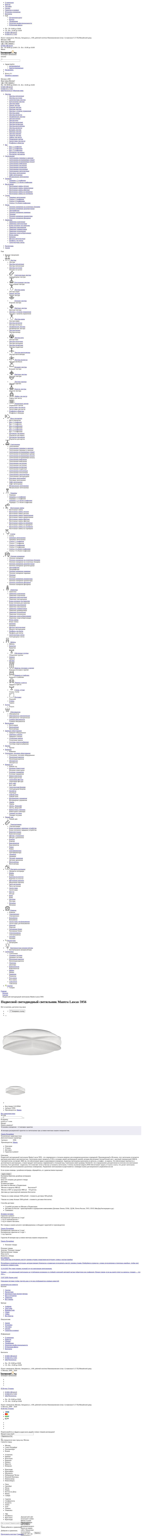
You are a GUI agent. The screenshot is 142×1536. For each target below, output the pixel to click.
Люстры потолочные (16, 96)
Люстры (8, 94)
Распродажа (9, 246)
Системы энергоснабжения (18, 742)
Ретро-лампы (13, 235)
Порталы (12, 925)
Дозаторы (12, 963)
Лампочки (8, 220)
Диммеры (12, 854)
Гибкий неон (13, 794)
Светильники (10, 156)
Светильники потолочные (18, 169)
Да (2, 43)
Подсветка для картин (17, 154)
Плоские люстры (15, 107)
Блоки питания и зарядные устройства (22, 828)
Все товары (9, 1299)
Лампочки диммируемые (18, 229)
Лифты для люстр (15, 137)
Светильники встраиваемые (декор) (22, 160)
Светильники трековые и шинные (21, 158)
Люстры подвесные (16, 124)
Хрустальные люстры (17, 101)
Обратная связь (18, 90)
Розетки (12, 839)
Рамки (11, 847)
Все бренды (9, 1316)
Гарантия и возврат (12, 1330)
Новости (8, 1339)
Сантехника (9, 952)
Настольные (9, 184)
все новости (5, 1258)
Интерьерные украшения (18, 798)
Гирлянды (12, 791)
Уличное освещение (17, 556)
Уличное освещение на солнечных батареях (24, 207)
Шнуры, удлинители (16, 836)
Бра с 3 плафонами (15, 150)
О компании (9, 2)
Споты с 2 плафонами (17, 201)
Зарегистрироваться (16, 68)
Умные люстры (14, 105)
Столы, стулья (20, 690)
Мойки (11, 970)
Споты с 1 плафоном (16, 199)
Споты (7, 195)
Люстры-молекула (15, 115)
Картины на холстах (16, 877)
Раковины (12, 974)
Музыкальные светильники (19, 177)
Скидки (10, 986)
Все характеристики (8, 1113)
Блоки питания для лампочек (19, 225)
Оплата (7, 8)
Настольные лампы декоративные (21, 188)
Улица (7, 205)
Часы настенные (15, 884)
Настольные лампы (17, 508)
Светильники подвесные (18, 167)
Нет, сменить (9, 43)
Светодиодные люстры (17, 100)
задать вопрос (6, 1174)
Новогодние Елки (15, 776)
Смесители (13, 982)
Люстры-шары (14, 103)
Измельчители (14, 967)
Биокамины (13, 918)
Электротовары (15, 824)
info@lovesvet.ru (6, 90)
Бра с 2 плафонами (15, 148)
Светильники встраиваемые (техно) (22, 162)
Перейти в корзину (12, 75)
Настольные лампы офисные (19, 190)
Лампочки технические (17, 231)
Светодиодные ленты (16, 242)
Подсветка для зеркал (16, 152)
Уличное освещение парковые (19, 212)
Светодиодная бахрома (17, 787)
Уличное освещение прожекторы (21, 216)
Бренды (7, 4)
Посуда (11, 892)
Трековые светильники (17, 197)
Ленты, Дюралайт (15, 806)
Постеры (12, 899)
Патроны (12, 237)
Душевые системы (15, 955)
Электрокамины (15, 933)
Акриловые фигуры (16, 779)
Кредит (11, 19)
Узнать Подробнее (7, 1134)
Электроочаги (14, 914)
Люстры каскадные (16, 122)
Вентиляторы (14, 727)
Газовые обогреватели (17, 719)
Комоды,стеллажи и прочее (24, 668)
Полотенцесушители (16, 757)
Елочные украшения (16, 772)
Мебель (13, 642)
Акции (7, 248)
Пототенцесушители (16, 959)
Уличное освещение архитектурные (22, 208)
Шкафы (12, 661)
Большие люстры (15, 130)
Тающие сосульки (15, 813)
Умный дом (9, 817)
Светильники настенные (18, 165)
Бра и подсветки (16, 418)
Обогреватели (15, 712)
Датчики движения (16, 858)
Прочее (7, 746)
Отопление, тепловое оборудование (17, 753)
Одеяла (11, 701)
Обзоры (7, 1341)
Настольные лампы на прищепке (21, 192)
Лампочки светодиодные (18, 223)
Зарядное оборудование (13, 731)
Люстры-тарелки (15, 133)
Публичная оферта (15, 25)
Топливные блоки (15, 929)
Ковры (11, 873)
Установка (8, 1325)
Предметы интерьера (17, 869)
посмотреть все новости (9, 1284)
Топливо (12, 936)
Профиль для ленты (16, 240)
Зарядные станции (15, 734)
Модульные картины (16, 880)
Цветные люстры (15, 109)
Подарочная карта (15, 17)
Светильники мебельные (18, 163)
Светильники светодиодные (19, 171)
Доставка (8, 6)
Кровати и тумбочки (22, 675)
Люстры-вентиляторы (17, 126)
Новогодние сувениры (17, 809)
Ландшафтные (14, 210)
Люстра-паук (13, 120)
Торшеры (8, 178)
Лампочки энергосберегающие (20, 233)
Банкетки (12, 646)
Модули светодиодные (17, 239)
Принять (37, 1533)
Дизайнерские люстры (17, 117)
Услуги (7, 705)
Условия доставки (7, 1214)
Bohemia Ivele (10, 1310)
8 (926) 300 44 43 (7, 46)
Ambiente (8, 1306)
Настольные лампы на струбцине (21, 193)
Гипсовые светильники (17, 173)
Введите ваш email (7, 1434)
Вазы (11, 895)
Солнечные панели (16, 738)
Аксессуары (13, 888)
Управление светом (16, 139)
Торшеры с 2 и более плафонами (20, 182)
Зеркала (12, 657)
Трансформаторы (15, 851)
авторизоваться (14, 66)
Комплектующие (15, 832)
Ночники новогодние (17, 768)
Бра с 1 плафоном (15, 147)
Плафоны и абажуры (16, 143)
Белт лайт (12, 783)
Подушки (18, 697)
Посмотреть (9, 70)
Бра (6, 145)
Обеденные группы (21, 653)
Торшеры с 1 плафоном (17, 180)
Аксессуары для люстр (17, 141)
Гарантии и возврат (12, 10)
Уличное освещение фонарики (20, 218)
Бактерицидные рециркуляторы (21, 948)
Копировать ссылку (18, 1011)
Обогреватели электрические (19, 716)
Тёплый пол (13, 761)
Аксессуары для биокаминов (19, 921)
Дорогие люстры (15, 135)
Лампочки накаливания (17, 227)
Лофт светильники (15, 175)
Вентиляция (9, 723)
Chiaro (7, 1312)
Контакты (8, 14)
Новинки (8, 749)
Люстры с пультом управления (20, 111)
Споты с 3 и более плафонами (19, 203)
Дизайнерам (13, 21)
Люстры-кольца (14, 118)
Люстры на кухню (15, 98)
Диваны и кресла (21, 682)
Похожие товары (11, 1245)
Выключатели (14, 843)
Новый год (9, 764)
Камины (13, 910)
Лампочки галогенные (17, 222)
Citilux (7, 1314)
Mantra (19, 1110)
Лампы (11, 802)
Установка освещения (12, 12)
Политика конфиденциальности (20, 23)
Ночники (12, 903)
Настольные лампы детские (19, 186)
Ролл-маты (13, 978)
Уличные (12, 214)
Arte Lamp (8, 1308)
